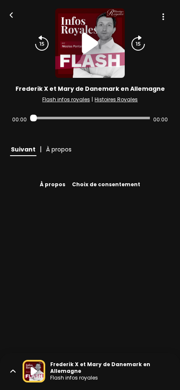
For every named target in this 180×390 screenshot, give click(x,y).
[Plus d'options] (163, 16)
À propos (52, 184)
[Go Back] (11, 14)
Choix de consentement (106, 184)
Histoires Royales (116, 99)
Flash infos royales (66, 99)
